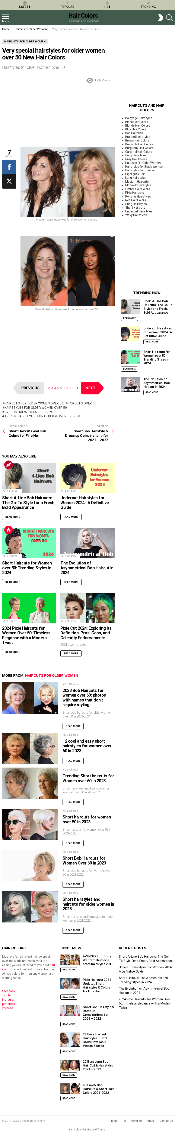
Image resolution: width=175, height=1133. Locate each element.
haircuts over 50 (81, 403)
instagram (9, 999)
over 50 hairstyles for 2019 (28, 412)
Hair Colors (83, 15)
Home (113, 1120)
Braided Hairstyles (137, 137)
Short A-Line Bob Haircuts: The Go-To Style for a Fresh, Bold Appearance (28, 502)
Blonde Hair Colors (137, 125)
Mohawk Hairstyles (138, 185)
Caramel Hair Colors (138, 151)
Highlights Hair (135, 174)
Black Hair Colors (136, 122)
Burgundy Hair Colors (139, 148)
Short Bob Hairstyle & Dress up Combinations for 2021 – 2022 (98, 1012)
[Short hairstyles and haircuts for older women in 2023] (30, 906)
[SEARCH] (169, 17)
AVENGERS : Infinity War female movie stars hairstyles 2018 (98, 960)
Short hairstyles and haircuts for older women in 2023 (88, 904)
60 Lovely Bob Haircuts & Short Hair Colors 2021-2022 (98, 1089)
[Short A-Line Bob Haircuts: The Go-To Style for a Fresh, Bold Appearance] (29, 478)
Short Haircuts (135, 207)
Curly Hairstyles (136, 155)
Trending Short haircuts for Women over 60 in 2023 (88, 778)
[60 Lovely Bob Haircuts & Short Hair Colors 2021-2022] (70, 1088)
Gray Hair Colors (136, 159)
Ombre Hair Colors (137, 189)
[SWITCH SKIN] (160, 17)
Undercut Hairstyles (139, 211)
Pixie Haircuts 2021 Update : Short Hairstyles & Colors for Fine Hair (97, 985)
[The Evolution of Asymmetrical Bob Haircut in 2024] (87, 543)
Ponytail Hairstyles (138, 196)
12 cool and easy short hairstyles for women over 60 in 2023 (87, 746)
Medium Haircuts (137, 181)
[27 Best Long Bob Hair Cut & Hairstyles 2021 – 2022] (70, 1065)
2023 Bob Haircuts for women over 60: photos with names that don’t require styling (84, 697)
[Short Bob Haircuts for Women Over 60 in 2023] (30, 865)
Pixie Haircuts (134, 192)
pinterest (8, 1004)
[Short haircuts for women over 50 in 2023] (30, 824)
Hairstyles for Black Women (144, 166)
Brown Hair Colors (137, 140)
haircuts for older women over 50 (33, 403)
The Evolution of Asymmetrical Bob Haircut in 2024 (87, 567)
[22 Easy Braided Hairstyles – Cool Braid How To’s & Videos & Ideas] (70, 1039)
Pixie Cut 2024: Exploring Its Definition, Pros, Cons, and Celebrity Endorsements (86, 633)
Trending (148, 7)
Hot (107, 7)
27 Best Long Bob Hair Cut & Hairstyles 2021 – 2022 (98, 1065)
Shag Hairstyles (136, 204)
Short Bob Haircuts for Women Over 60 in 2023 (84, 861)
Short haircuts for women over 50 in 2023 (87, 819)
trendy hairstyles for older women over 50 (42, 416)
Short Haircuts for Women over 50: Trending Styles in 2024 (27, 567)
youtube (7, 1008)
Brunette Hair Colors (139, 144)
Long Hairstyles (135, 177)
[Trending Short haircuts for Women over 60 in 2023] (30, 783)
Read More (12, 516)
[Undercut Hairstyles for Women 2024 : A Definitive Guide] (87, 478)
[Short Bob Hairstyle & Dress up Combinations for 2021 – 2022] (70, 1010)
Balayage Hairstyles (138, 118)
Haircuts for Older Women (51, 675)
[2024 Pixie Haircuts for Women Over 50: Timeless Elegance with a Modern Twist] (29, 608)
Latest (25, 7)
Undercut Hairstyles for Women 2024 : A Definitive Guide (84, 502)
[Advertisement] (58, 117)
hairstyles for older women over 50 (35, 407)
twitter (7, 995)
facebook (8, 991)
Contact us (166, 1120)
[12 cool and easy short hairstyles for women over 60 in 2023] (30, 748)
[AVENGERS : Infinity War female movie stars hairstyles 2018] (70, 959)
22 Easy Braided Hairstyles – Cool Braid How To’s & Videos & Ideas (95, 1040)
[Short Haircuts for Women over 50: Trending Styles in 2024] (29, 543)
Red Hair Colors (135, 200)
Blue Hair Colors (136, 129)
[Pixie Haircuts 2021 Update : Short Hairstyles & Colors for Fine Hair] (70, 983)
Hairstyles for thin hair (140, 170)
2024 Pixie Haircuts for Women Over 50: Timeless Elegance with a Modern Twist (26, 635)
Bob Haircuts (134, 133)
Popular (67, 7)
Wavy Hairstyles (136, 215)
